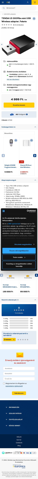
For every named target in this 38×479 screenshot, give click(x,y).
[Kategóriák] (3, 2)
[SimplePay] (19, 453)
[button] (2, 44)
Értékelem (7, 339)
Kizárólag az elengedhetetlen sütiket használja (19, 265)
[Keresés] (34, 8)
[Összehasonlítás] (15, 140)
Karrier (19, 440)
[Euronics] (7, 2)
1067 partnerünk (14, 223)
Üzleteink (19, 443)
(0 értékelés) (18, 25)
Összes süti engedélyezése (19, 251)
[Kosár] (35, 2)
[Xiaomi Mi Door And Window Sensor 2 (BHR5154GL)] (26, 151)
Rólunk (19, 437)
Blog (19, 446)
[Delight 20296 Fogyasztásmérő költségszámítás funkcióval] (11, 151)
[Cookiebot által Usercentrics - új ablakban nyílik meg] (27, 211)
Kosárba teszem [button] (19, 105)
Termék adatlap (10, 278)
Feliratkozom (19, 393)
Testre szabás (18, 257)
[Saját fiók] (28, 2)
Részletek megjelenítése (23, 244)
